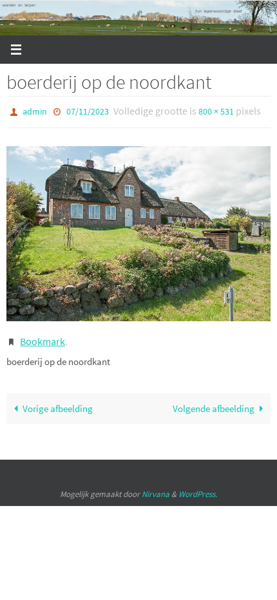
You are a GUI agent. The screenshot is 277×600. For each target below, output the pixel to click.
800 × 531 (216, 111)
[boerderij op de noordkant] (138, 230)
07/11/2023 (87, 111)
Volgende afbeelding (213, 403)
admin (35, 111)
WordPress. (197, 487)
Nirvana (155, 487)
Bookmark (42, 337)
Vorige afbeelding (58, 403)
